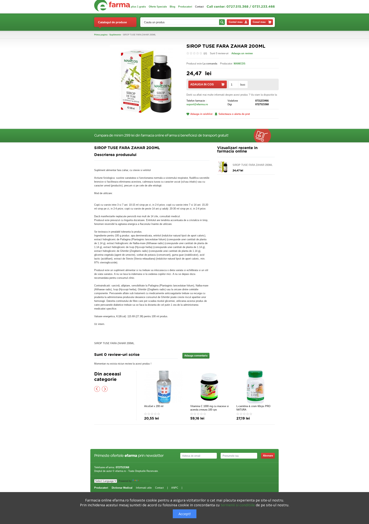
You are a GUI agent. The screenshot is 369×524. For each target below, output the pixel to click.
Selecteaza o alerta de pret (234, 114)
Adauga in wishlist (201, 114)
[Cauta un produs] (222, 22)
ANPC (174, 487)
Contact (199, 6)
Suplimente (115, 34)
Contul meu (236, 22)
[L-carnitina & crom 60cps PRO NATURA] (255, 387)
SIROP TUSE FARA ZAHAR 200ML (253, 165)
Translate (145, 481)
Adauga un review (242, 53)
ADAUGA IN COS (202, 84)
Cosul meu (259, 22)
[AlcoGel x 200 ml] (163, 387)
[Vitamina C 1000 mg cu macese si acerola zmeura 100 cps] (209, 387)
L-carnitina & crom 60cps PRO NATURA (253, 408)
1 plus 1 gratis (137, 6)
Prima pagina (100, 34)
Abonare (268, 455)
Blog (172, 6)
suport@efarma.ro (197, 104)
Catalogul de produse (112, 22)
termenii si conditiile (238, 505)
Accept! (185, 513)
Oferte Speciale (158, 6)
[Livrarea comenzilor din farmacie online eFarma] (264, 135)
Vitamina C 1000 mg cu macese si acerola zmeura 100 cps (209, 408)
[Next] (105, 389)
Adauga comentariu (196, 355)
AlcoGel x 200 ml (153, 406)
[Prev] (97, 389)
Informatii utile (144, 487)
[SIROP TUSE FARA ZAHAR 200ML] (146, 80)
